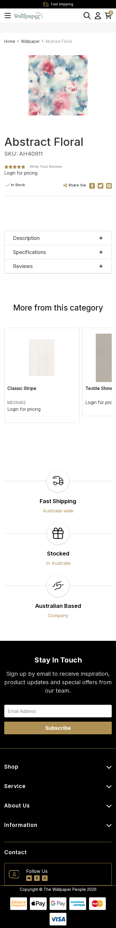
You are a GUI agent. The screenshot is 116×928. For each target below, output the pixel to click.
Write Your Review (46, 166)
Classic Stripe (21, 388)
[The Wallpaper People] (28, 15)
